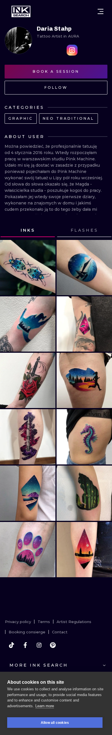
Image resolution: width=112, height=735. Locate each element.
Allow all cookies (55, 723)
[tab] (28, 230)
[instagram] (39, 645)
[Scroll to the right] (102, 230)
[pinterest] (53, 645)
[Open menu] (100, 11)
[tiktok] (11, 645)
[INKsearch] (20, 11)
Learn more (44, 706)
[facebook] (25, 645)
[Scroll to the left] (10, 230)
